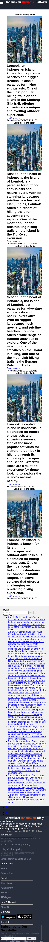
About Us (5, 907)
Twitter (6, 892)
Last (7, 814)
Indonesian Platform (26, 2)
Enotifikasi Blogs (24, 818)
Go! (31, 613)
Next (7, 812)
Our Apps (5, 911)
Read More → (13, 118)
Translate (5, 922)
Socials (4, 878)
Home (4, 868)
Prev (7, 810)
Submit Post (7, 873)
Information (6, 834)
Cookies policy (14, 849)
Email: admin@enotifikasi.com (16, 859)
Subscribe (31, 939)
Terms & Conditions (11, 844)
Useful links (7, 863)
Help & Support (8, 902)
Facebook (7, 883)
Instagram (8, 887)
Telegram (7, 897)
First (7, 807)
